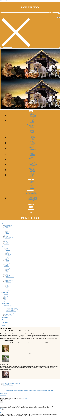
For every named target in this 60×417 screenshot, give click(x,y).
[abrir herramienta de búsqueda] (15, 46)
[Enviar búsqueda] (59, 13)
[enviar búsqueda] (11, 47)
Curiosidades (14, 390)
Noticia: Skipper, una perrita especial (7, 385)
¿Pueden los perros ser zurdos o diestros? (8, 382)
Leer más (25, 398)
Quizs (44, 390)
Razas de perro (49, 390)
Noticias (30, 390)
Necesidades (25, 390)
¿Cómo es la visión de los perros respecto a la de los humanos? (11, 383)
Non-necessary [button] (2, 412)
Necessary (3, 409)
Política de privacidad (3, 393)
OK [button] (23, 398)
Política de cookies (3, 395)
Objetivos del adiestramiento (38, 390)
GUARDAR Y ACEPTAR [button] (4, 416)
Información (20, 390)
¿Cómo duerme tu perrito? (6, 384)
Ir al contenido (2, 0)
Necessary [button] (1, 408)
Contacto (1, 396)
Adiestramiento (8, 390)
